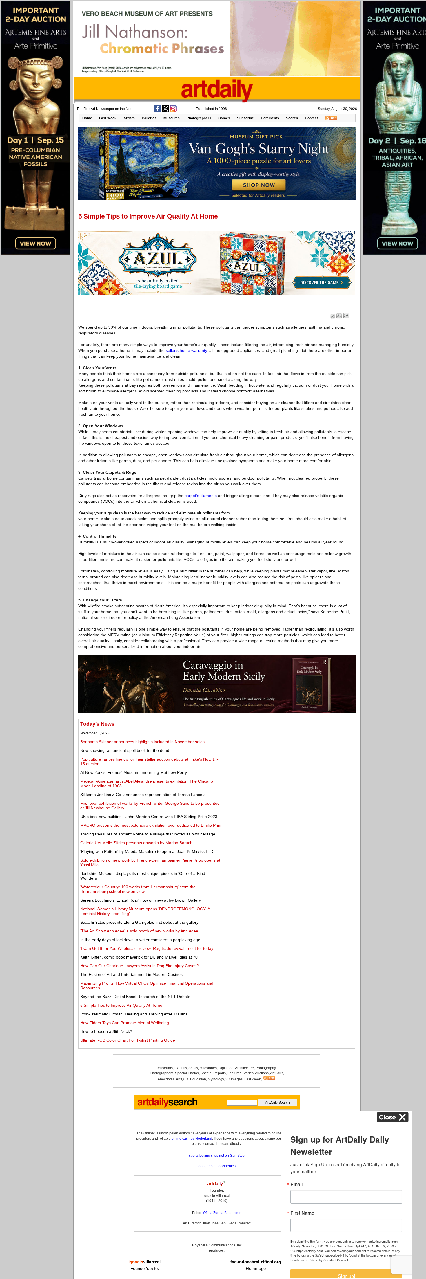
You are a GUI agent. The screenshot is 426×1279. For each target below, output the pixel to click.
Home (87, 118)
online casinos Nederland (192, 1138)
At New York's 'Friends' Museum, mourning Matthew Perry (133, 772)
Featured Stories (240, 1073)
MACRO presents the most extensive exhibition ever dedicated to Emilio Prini (150, 825)
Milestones (208, 1068)
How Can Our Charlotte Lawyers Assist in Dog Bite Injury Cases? (139, 965)
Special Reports (213, 1073)
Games (224, 118)
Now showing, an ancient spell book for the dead (124, 750)
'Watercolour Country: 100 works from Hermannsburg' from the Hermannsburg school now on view (138, 889)
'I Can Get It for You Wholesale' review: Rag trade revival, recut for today (146, 948)
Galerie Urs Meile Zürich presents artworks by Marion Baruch (136, 842)
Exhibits (180, 1068)
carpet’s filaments (201, 495)
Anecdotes (166, 1079)
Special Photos (187, 1073)
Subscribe (245, 118)
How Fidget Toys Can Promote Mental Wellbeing (124, 1022)
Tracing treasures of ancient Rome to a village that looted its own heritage (147, 834)
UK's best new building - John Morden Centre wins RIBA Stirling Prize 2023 (148, 816)
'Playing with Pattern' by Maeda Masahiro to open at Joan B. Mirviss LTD (146, 851)
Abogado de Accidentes (217, 1166)
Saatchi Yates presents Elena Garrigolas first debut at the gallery (139, 922)
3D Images (234, 1079)
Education (198, 1079)
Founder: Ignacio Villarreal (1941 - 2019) (216, 1195)
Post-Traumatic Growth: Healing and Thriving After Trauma (134, 1014)
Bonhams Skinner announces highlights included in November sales (142, 741)
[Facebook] (157, 111)
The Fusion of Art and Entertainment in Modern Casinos (131, 974)
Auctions (262, 1073)
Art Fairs (276, 1073)
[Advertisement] (288, 761)
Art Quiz (182, 1079)
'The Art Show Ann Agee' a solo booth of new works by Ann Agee (139, 931)
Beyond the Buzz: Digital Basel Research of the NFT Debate (135, 996)
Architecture (244, 1068)
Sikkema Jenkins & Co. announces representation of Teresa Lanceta (143, 794)
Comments (270, 118)
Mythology (216, 1079)
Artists (129, 118)
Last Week (107, 118)
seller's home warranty (186, 350)
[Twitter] (165, 111)
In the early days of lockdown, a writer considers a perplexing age (140, 939)
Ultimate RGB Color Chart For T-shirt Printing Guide (127, 1040)
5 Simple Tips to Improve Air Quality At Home (121, 1005)
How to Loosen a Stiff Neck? (106, 1031)
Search (292, 118)
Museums (171, 118)
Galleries (149, 118)
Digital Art (226, 1068)
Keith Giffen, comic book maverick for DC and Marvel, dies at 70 (139, 957)
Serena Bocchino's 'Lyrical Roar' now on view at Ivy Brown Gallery (140, 900)
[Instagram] (173, 111)
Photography (266, 1068)
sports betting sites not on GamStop (217, 1156)
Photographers (199, 118)
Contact (311, 118)
